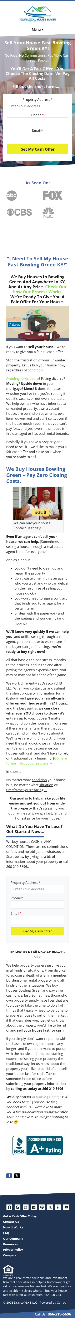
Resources (10, 1244)
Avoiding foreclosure (22, 378)
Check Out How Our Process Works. (39, 289)
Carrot (61, 1302)
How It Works (13, 1227)
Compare (9, 1255)
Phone (37, 115)
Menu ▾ (37, 29)
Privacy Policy (13, 1250)
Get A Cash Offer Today (20, 1216)
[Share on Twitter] (17, 1175)
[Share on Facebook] (9, 1175)
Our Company (13, 1239)
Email (37, 130)
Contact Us (11, 1222)
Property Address (37, 99)
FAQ (6, 1233)
